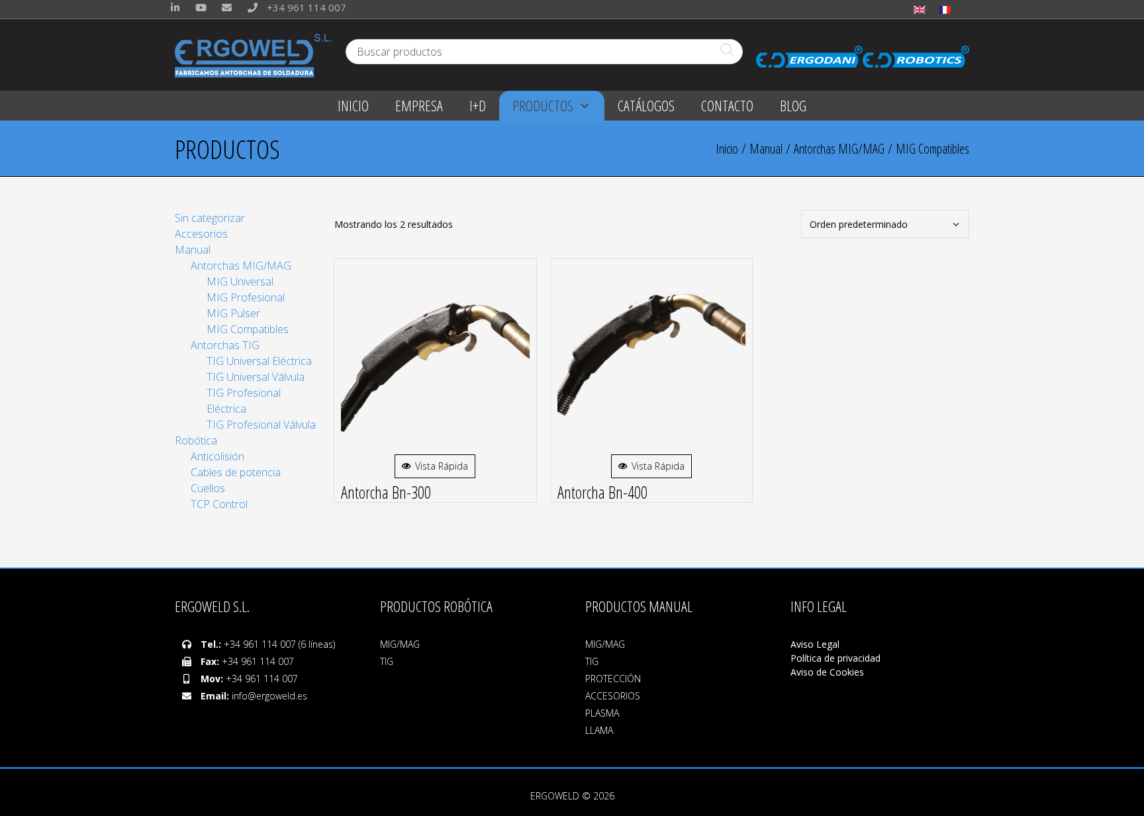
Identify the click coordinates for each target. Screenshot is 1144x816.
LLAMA (599, 730)
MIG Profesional (246, 297)
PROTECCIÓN (613, 678)
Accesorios (201, 234)
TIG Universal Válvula (256, 377)
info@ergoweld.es (269, 695)
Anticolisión (217, 456)
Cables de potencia (236, 472)
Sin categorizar (210, 218)
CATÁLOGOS (646, 105)
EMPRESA (419, 105)
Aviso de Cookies (827, 672)
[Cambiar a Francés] (944, 9)
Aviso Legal (816, 644)
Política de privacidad (835, 658)
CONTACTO (727, 105)
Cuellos (208, 488)
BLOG (793, 105)
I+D (477, 105)
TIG (386, 661)
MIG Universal (240, 281)
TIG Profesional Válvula (261, 424)
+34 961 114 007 (305, 7)
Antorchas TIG (225, 345)
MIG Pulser (233, 313)
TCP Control (219, 504)
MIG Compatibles (248, 329)
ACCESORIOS (612, 695)
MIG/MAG (400, 644)
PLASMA (602, 713)
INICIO (353, 105)
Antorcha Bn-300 (386, 492)
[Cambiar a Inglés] (919, 9)
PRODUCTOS (542, 105)
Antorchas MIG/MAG (839, 149)
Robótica (196, 440)
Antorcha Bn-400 (602, 492)
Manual (766, 149)
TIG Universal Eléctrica (259, 361)
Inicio (727, 149)
